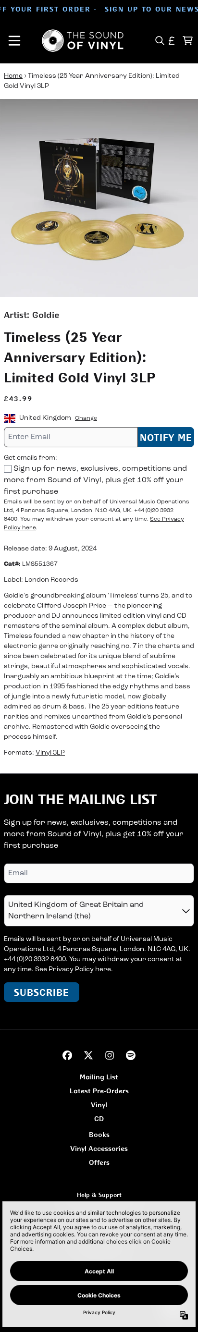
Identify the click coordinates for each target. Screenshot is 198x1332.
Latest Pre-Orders (99, 1091)
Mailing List (99, 1077)
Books (99, 1134)
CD (99, 1118)
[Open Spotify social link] (130, 1055)
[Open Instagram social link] (109, 1055)
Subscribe (41, 992)
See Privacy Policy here (73, 969)
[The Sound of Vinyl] (83, 40)
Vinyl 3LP (50, 753)
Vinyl (99, 1104)
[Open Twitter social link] (88, 1055)
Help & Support (99, 1194)
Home (13, 76)
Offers (99, 1162)
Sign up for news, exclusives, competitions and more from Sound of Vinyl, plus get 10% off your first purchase (95, 480)
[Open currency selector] (172, 41)
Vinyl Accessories (99, 1148)
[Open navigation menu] (14, 40)
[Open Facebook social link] (67, 1055)
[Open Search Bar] (159, 41)
